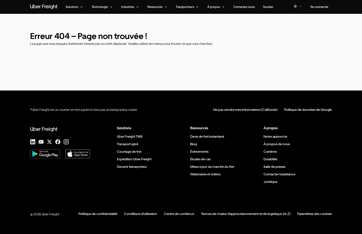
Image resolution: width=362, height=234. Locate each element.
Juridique (270, 182)
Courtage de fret (129, 152)
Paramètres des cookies (314, 214)
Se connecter (319, 7)
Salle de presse (274, 167)
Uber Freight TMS (129, 136)
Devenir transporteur (132, 167)
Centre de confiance (179, 214)
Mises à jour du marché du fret (212, 167)
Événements (199, 152)
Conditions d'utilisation (140, 214)
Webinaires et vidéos (205, 174)
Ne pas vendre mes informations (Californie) (245, 110)
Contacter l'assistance (279, 174)
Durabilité (270, 159)
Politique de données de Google (308, 110)
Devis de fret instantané (207, 136)
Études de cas (200, 159)
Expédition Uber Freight (134, 159)
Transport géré (127, 144)
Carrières (270, 152)
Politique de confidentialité (98, 214)
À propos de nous (277, 144)
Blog (193, 144)
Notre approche (275, 136)
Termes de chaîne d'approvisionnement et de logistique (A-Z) (246, 214)
